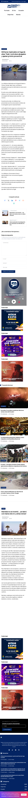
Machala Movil (5, 59)
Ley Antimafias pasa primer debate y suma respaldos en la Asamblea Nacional (12, 438)
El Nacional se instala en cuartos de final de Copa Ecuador (13, 756)
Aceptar (24, 794)
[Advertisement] (14, 31)
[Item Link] (14, 397)
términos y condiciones (14, 796)
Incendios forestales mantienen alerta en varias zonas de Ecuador (12, 411)
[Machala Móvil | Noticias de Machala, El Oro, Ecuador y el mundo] (14, 6)
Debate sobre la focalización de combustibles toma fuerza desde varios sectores (13, 763)
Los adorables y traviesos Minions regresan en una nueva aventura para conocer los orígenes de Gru (13, 769)
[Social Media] (9, 750)
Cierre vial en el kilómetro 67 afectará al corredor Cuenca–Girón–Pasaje (12, 492)
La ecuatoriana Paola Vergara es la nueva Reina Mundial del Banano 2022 (12, 776)
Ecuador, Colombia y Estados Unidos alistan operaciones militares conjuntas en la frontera (14, 465)
